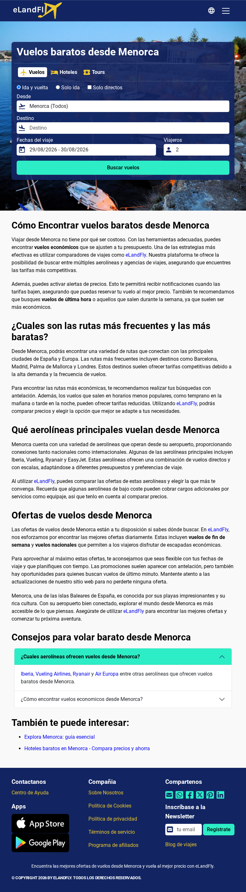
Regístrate (219, 829)
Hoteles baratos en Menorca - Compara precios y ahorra (87, 748)
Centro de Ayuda (30, 793)
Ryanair (81, 674)
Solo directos (107, 87)
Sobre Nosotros (105, 793)
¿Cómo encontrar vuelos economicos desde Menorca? (82, 699)
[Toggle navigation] (225, 11)
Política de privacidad (112, 819)
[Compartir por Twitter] (200, 799)
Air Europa (107, 674)
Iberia (27, 674)
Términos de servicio (111, 832)
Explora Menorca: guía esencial (59, 737)
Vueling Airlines (53, 674)
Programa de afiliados (113, 845)
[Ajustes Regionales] (212, 11)
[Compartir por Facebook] (189, 799)
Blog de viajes (181, 844)
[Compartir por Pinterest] (210, 799)
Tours (98, 72)
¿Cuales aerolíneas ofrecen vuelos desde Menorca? (80, 657)
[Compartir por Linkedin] (220, 799)
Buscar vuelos (123, 168)
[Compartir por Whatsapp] (179, 799)
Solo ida (70, 87)
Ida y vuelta (34, 87)
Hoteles (68, 72)
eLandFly (136, 255)
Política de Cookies (109, 806)
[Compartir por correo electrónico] (169, 799)
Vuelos (37, 72)
